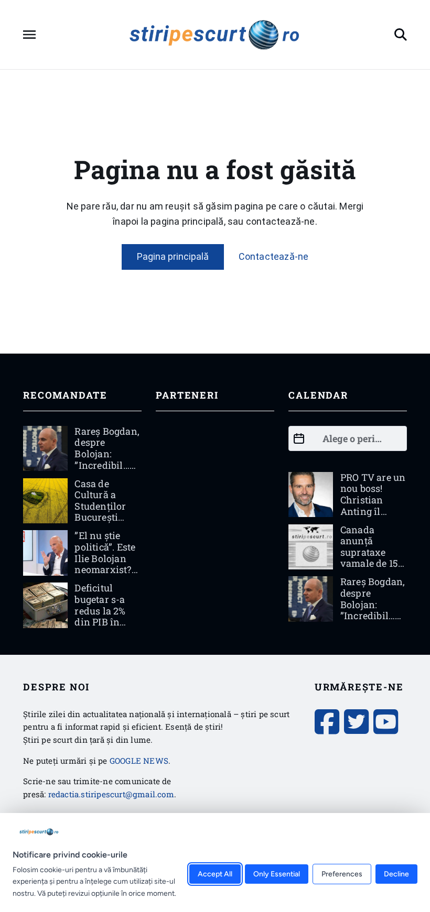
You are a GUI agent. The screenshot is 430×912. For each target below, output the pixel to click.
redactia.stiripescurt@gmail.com (111, 794)
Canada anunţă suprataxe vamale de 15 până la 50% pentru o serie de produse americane (371, 569)
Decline (396, 874)
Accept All (215, 874)
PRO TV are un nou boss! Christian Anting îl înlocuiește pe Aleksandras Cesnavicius (373, 511)
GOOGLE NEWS (139, 760)
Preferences (341, 874)
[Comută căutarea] (400, 34)
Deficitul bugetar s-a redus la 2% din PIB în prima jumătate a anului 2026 (101, 621)
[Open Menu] (29, 34)
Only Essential (276, 874)
